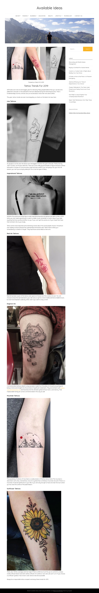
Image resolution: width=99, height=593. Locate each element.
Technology (68, 16)
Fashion (25, 16)
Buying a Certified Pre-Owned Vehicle (79, 67)
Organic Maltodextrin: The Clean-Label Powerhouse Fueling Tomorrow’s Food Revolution (79, 89)
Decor (18, 16)
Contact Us (78, 16)
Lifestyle (58, 16)
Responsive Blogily (58, 590)
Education (42, 16)
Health (50, 16)
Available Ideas (49, 8)
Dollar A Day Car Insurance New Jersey (79, 113)
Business (33, 16)
